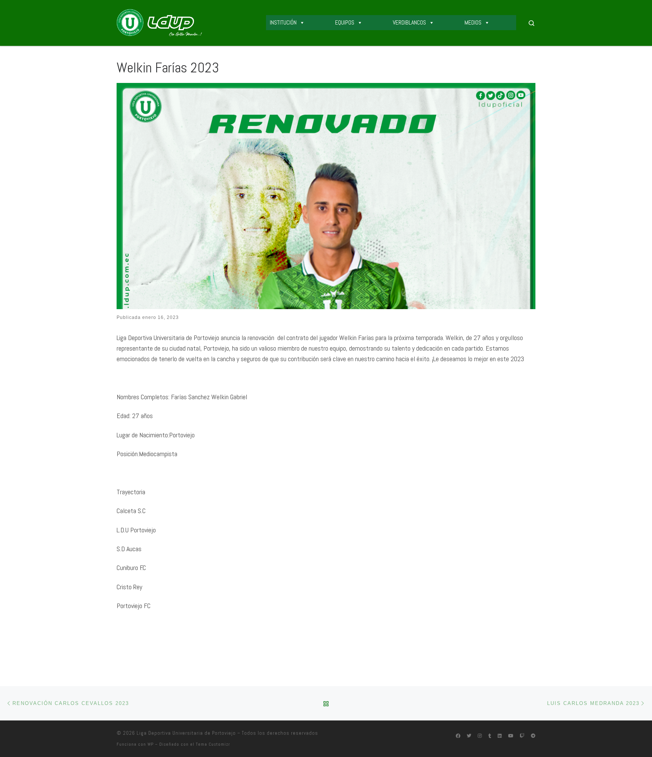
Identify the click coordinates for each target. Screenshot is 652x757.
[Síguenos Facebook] (458, 736)
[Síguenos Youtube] (511, 736)
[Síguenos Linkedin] (500, 736)
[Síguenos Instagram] (480, 736)
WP (151, 744)
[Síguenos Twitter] (469, 736)
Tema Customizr (213, 744)
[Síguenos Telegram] (533, 736)
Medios (472, 22)
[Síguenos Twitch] (522, 736)
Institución (283, 22)
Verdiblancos (409, 22)
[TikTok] (489, 736)
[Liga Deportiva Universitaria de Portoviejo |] (159, 22)
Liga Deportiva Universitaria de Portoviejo (186, 733)
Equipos (344, 22)
